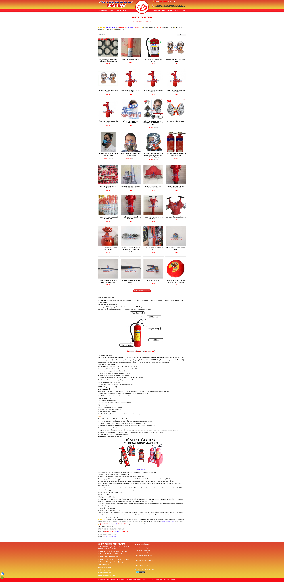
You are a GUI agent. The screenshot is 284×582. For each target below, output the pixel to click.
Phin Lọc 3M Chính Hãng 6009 (175, 121)
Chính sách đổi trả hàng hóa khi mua (144, 560)
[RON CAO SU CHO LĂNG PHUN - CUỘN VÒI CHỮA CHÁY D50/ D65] (108, 47)
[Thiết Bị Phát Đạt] (142, 7)
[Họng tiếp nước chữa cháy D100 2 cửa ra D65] (153, 174)
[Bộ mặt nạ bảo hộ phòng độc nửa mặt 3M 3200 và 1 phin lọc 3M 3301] (153, 109)
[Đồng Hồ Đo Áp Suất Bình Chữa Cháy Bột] (176, 236)
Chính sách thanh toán (141, 563)
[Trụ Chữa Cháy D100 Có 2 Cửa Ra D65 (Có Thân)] (153, 205)
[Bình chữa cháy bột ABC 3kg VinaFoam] (153, 47)
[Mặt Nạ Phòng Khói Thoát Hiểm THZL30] (108, 78)
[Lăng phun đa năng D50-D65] (131, 47)
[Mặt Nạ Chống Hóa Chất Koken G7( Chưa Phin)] (108, 142)
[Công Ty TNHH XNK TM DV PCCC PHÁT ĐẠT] (116, 8)
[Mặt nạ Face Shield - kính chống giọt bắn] (131, 109)
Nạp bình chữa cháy (159, 10)
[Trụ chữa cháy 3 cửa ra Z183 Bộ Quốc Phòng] (108, 205)
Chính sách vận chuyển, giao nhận (144, 555)
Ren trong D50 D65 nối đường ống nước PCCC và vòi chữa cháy (131, 249)
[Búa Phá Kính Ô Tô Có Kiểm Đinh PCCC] (153, 236)
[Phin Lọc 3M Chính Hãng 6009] (176, 109)
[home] (134, 21)
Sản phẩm (111, 10)
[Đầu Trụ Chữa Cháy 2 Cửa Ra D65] (176, 205)
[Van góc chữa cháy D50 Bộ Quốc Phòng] (108, 174)
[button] (184, 10)
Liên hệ (178, 10)
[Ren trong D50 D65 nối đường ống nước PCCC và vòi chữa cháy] (131, 236)
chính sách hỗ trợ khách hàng (143, 550)
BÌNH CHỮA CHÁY (121, 10)
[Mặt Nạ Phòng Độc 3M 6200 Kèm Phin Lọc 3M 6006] (131, 142)
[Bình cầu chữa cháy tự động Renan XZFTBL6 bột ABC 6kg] (176, 269)
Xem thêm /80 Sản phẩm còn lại (142, 290)
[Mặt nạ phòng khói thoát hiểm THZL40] (176, 47)
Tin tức (170, 10)
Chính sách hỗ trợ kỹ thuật (142, 553)
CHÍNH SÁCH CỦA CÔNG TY (143, 544)
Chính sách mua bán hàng (142, 565)
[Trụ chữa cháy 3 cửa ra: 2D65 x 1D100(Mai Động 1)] (176, 174)
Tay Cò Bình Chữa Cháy (153, 280)
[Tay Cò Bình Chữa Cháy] (153, 269)
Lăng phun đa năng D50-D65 (130, 59)
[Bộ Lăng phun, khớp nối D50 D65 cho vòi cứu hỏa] (131, 174)
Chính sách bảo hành (141, 558)
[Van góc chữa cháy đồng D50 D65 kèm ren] (108, 236)
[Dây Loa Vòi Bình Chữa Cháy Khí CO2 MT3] (131, 269)
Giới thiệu (104, 10)
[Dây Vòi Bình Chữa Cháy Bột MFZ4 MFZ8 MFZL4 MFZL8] (108, 269)
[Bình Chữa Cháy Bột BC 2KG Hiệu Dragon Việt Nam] (176, 142)
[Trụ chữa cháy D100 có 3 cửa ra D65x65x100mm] (131, 205)
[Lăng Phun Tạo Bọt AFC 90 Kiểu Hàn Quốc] (176, 78)
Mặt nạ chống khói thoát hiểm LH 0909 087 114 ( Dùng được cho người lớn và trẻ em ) (153, 155)
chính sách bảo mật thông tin (142, 547)
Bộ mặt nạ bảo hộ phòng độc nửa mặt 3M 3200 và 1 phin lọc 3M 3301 (153, 123)
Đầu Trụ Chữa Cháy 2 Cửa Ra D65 (176, 217)
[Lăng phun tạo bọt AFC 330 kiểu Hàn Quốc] (153, 78)
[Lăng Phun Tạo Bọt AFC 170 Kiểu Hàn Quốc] (108, 109)
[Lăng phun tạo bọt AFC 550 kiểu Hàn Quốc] (131, 78)
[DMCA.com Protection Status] (140, 572)
